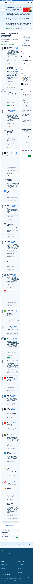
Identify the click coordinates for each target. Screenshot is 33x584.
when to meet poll (7, 582)
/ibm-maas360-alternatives (5, 407)
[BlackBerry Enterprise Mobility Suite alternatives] (5, 48)
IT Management (26, 40)
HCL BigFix (29, 23)
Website (8, 28)
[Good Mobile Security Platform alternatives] (5, 378)
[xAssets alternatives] (5, 111)
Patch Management (24, 45)
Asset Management (24, 34)
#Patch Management (11, 44)
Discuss (13, 558)
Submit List (3, 569)
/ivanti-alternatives (4, 290)
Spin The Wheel (28, 580)
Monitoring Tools (26, 42)
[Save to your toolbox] (3, 11)
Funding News (3, 568)
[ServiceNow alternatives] (5, 361)
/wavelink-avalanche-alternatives (6, 421)
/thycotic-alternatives (4, 433)
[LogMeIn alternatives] (5, 468)
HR (25, 577)
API (17, 558)
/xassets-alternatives (4, 109)
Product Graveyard (20, 568)
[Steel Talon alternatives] (5, 482)
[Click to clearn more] (16, 545)
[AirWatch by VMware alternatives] (5, 275)
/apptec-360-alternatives (5, 394)
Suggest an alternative (10, 525)
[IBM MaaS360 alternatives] (5, 409)
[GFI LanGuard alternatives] (5, 206)
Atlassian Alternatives (20, 567)
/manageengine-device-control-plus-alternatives (9, 66)
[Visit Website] (18, 69)
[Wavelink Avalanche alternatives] (5, 423)
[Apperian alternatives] (5, 489)
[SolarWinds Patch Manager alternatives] (5, 504)
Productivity (9, 577)
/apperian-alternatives (5, 487)
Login (31, 0)
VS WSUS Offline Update (27, 102)
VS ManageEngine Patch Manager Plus (26, 123)
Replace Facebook (20, 564)
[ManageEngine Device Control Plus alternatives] (5, 68)
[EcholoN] (5, 91)
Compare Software (4, 564)
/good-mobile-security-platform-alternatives (8, 376)
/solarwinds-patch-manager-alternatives (7, 502)
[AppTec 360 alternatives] (5, 396)
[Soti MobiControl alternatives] (5, 453)
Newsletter (2, 571)
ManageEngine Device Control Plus (22, 20)
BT (5, 191)
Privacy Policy (7, 580)
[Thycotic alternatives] (5, 435)
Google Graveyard (20, 569)
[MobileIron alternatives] (5, 327)
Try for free (8, 105)
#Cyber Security (11, 42)
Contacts (9, 558)
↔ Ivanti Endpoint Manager (16, 48)
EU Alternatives (25, 131)
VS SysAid (24, 109)
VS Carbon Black (25, 103)
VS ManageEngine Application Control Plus (25, 119)
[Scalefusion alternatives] (5, 242)
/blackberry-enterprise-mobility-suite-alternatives (9, 46)
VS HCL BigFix (25, 105)
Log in (3, 536)
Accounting (17, 577)
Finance (15, 578)
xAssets (7, 22)
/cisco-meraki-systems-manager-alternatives (8, 309)
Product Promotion (4, 558)
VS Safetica (25, 107)
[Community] (30, 2)
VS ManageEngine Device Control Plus (26, 121)
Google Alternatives (20, 565)
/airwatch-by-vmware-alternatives (6, 273)
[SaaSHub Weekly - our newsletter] (28, 2)
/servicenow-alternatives (5, 359)
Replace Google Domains (21, 571)
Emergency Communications (26, 36)
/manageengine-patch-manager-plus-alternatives (9, 151)
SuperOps (26, 146)
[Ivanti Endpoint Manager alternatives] (3, 9)
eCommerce (22, 577)
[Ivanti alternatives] (5, 291)
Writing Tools (28, 577)
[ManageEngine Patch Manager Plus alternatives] (5, 153)
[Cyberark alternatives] (5, 260)
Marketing (13, 577)
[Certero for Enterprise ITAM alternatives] (5, 180)
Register (29, 0)
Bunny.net (19, 580)
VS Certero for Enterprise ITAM (26, 111)
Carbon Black (22, 23)
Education (19, 578)
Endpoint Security (25, 37)
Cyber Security (29, 34)
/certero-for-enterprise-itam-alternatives (7, 178)
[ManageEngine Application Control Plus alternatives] (5, 130)
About (16, 558)
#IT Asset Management (4, 42)
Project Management (4, 578)
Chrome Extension (4, 565)
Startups (11, 0)
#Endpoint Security (4, 44)
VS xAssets (25, 116)
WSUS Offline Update (15, 23)
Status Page (17, 28)
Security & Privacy (26, 46)
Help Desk (29, 37)
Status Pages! (3, 567)
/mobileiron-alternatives (5, 325)
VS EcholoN (25, 106)
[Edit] (31, 28)
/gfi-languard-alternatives (5, 204)
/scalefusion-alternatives (5, 240)
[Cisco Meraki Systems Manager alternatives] (5, 311)
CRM (2, 577)
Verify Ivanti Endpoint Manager (25, 28)
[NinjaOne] (5, 339)
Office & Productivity (27, 43)
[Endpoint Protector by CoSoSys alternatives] (5, 223)
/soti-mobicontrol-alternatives (6, 451)
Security (29, 45)
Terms (11, 580)
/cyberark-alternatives (5, 259)
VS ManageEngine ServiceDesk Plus (25, 115)
